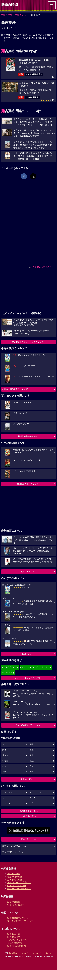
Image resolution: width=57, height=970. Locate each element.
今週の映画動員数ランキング (15, 389)
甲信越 (5, 761)
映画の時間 (6, 15)
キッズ (33, 798)
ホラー (33, 803)
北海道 (5, 755)
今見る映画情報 (14, 943)
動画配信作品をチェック (27, 484)
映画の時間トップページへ (14, 852)
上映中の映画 (13, 873)
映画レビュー (28, 654)
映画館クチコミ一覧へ (28, 811)
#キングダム (7, 672)
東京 (4, 744)
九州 (4, 772)
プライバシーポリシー (42, 953)
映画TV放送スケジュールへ (28, 725)
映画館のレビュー (15, 904)
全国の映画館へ (28, 779)
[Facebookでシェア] (24, 176)
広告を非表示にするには (42, 267)
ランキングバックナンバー (20, 921)
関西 (4, 750)
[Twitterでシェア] (33, 176)
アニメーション (36, 792)
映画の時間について (27, 839)
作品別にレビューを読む (19, 888)
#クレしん (24, 667)
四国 (32, 766)
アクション (7, 792)
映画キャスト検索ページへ (14, 846)
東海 (32, 750)
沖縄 (32, 772)
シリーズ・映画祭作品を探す (27, 678)
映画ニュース (13, 934)
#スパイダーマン (9, 667)
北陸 (32, 761)
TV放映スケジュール (17, 940)
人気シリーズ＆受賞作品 (19, 882)
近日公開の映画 (14, 879)
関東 (32, 744)
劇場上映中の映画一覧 (28, 436)
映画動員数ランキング (18, 918)
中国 (4, 766)
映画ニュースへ (28, 571)
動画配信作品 (13, 937)
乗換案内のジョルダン (19, 953)
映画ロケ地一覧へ (28, 816)
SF (3, 798)
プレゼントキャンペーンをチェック (27, 342)
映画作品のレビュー (16, 885)
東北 (32, 755)
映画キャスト (21, 15)
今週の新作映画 (14, 876)
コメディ (6, 803)
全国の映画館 (13, 901)
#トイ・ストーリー (41, 667)
